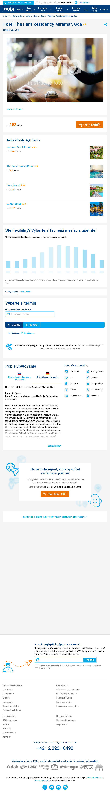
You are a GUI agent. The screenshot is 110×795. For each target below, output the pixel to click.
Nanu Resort (14, 185)
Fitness (73, 390)
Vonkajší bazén (97, 371)
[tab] (19, 376)
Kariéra (6, 724)
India (28, 16)
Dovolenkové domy (12, 710)
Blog (86, 9)
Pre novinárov (9, 716)
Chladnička (74, 384)
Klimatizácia (75, 371)
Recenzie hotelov (76, 9)
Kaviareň (95, 396)
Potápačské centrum (98, 384)
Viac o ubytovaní (14, 109)
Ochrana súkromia (64, 716)
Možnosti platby (64, 702)
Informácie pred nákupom (68, 689)
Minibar (94, 378)
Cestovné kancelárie (12, 685)
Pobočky (7, 728)
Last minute (8, 693)
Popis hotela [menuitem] (25, 292)
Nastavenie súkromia (66, 720)
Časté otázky (62, 685)
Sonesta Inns (14, 203)
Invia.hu (98, 777)
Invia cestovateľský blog (67, 706)
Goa (36, 16)
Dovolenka (18, 16)
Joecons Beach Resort (19, 147)
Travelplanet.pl (41, 780)
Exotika (6, 698)
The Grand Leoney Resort (21, 166)
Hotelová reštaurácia (76, 396)
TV (71, 378)
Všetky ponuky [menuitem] (11, 292)
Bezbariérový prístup (98, 390)
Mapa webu (61, 724)
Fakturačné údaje (64, 698)
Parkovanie (8, 702)
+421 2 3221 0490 (55, 748)
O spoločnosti (9, 732)
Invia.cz (90, 777)
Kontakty (7, 737)
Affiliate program (10, 720)
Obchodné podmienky (66, 693)
